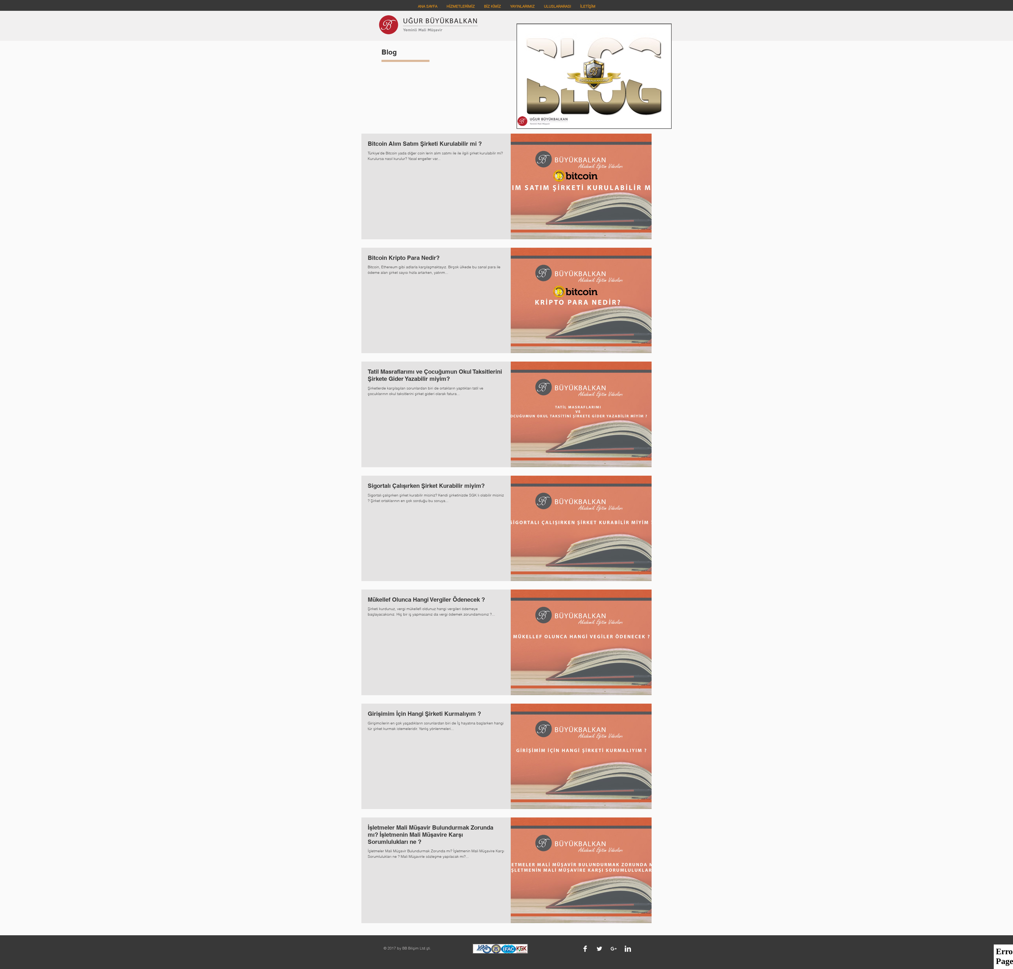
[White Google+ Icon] (613, 949)
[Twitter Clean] (599, 949)
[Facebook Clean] (585, 949)
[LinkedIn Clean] (628, 949)
